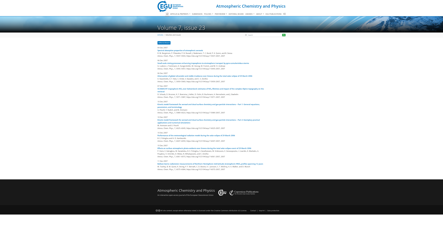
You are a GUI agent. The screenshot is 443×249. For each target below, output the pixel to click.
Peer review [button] (220, 14)
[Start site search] (284, 35)
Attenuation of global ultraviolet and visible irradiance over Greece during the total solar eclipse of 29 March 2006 (204, 76)
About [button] (259, 14)
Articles (160, 35)
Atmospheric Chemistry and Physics (251, 6)
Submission (197, 14)
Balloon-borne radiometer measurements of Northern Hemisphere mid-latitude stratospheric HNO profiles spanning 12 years (210, 164)
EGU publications (273, 14)
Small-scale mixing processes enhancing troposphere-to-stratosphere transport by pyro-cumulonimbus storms (203, 63)
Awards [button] (249, 14)
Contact (253, 211)
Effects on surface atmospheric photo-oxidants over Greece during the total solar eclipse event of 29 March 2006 (204, 148)
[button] (246, 35)
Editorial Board (164, 43)
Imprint (262, 211)
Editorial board (236, 14)
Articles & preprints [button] (179, 14)
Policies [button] (208, 14)
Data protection (273, 211)
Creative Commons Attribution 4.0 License (230, 211)
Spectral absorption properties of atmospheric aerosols (180, 50)
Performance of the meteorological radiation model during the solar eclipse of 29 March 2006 (196, 135)
